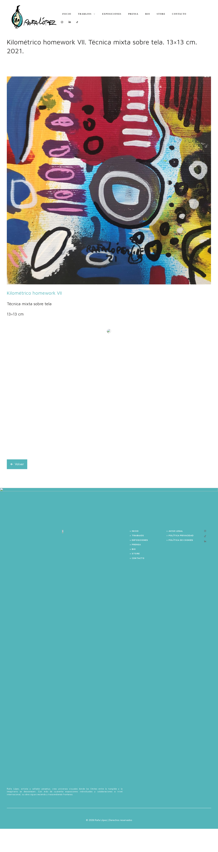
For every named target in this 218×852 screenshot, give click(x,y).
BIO (147, 14)
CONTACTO (138, 558)
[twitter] (205, 531)
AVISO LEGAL (176, 531)
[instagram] (205, 541)
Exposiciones (112, 14)
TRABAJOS (138, 535)
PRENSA (136, 544)
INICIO (135, 531)
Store (161, 14)
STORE (136, 553)
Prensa (133, 14)
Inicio (66, 14)
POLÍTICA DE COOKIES (181, 540)
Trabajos (84, 14)
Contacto (179, 14)
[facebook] (205, 536)
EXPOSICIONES (140, 540)
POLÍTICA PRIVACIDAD (181, 535)
